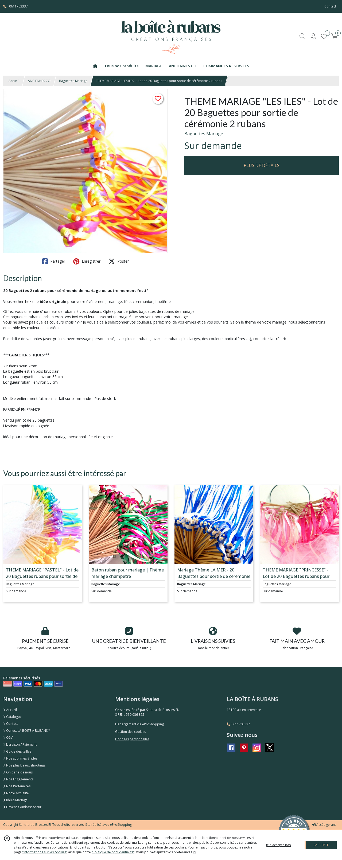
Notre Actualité (17, 793)
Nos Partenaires (17, 786)
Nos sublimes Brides (21, 758)
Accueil (14, 81)
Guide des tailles (18, 751)
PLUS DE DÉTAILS (261, 165)
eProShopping (121, 824)
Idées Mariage (16, 800)
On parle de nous (19, 772)
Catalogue (13, 716)
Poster (122, 261)
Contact (330, 6)
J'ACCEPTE (321, 845)
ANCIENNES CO (39, 81)
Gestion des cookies (130, 731)
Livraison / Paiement (21, 744)
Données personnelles (132, 739)
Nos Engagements (19, 779)
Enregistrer (90, 261)
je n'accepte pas (278, 845)
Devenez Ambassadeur (23, 807)
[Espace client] (313, 36)
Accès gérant (326, 824)
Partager (57, 261)
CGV (9, 737)
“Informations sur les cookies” (44, 852)
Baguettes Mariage (73, 81)
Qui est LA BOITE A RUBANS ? (27, 730)
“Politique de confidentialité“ (113, 852)
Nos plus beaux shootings (25, 765)
